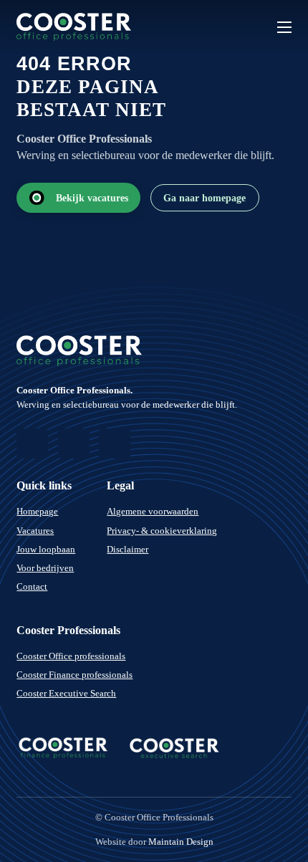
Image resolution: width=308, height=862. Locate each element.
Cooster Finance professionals (74, 674)
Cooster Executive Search (66, 693)
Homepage (37, 511)
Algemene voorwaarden (152, 511)
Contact (31, 586)
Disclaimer (127, 549)
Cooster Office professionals (70, 656)
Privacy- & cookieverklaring (162, 530)
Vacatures (35, 530)
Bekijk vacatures (92, 197)
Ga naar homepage (204, 197)
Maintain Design (180, 841)
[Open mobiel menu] (284, 27)
